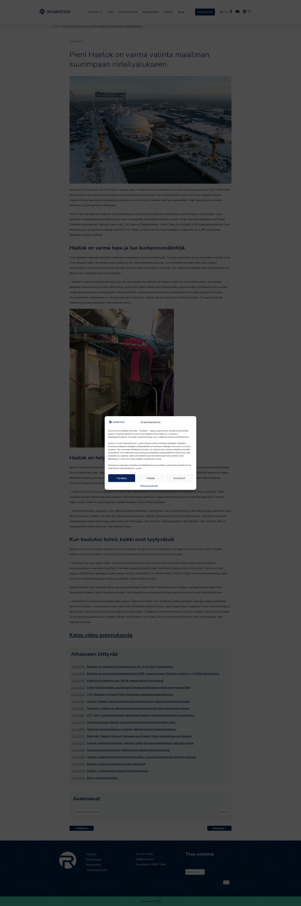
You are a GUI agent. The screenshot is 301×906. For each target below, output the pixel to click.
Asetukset (179, 478)
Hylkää (150, 478)
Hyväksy (122, 478)
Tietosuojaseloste (149, 485)
